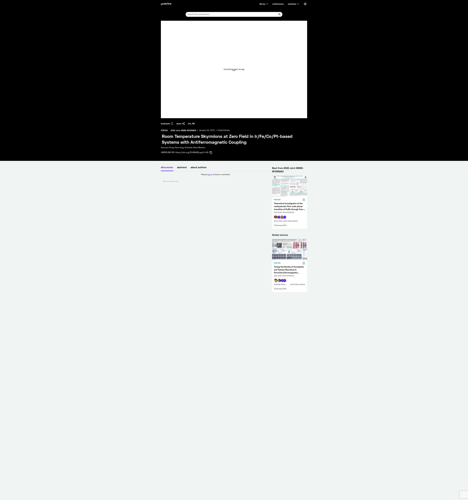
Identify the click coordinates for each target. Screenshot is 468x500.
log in (209, 175)
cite (189, 123)
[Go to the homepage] (166, 4)
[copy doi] (212, 152)
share (178, 123)
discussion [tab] (167, 167)
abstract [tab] (182, 167)
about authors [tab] (199, 167)
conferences (278, 4)
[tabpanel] (215, 178)
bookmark (165, 123)
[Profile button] (305, 4)
